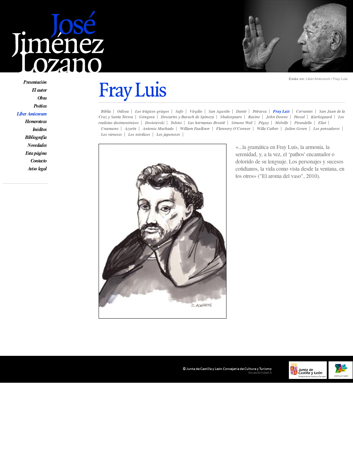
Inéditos (40, 129)
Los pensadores (326, 128)
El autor (39, 90)
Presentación (35, 82)
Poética (40, 105)
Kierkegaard (321, 117)
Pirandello (303, 123)
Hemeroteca (36, 121)
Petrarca (260, 111)
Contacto (39, 160)
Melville (281, 123)
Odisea (123, 111)
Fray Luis (281, 111)
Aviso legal (37, 168)
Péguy (264, 123)
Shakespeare (231, 117)
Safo (179, 111)
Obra (42, 97)
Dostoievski (154, 123)
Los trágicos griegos (152, 111)
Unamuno (110, 128)
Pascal (299, 117)
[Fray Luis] (162, 316)
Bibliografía (36, 137)
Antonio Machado (158, 128)
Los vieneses (111, 134)
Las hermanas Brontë (206, 123)
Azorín (131, 128)
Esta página (36, 153)
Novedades (37, 145)
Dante (241, 111)
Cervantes (304, 111)
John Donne (277, 117)
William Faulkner (195, 128)
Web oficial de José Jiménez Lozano (41, 4)
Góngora (147, 117)
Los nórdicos (139, 134)
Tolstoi (176, 123)
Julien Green (296, 128)
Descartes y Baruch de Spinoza (187, 117)
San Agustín (219, 111)
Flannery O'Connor (233, 128)
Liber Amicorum (32, 113)
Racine (254, 117)
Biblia (106, 111)
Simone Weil (241, 123)
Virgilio (196, 111)
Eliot (322, 123)
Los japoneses (168, 134)
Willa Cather (268, 128)
